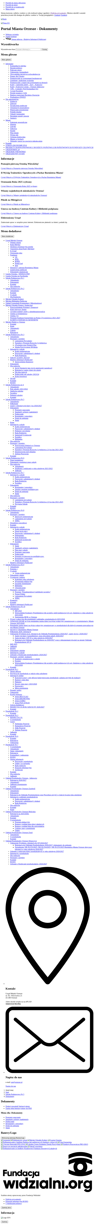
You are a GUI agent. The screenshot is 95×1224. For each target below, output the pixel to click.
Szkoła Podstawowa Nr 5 (15, 1094)
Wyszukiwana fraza (8, 49)
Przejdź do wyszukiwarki (15, 7)
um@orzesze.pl (16, 1082)
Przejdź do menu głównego (16, 3)
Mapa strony (10, 9)
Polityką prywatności (58, 13)
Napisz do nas (11, 1086)
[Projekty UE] (5, 23)
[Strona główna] (47, 19)
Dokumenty (10, 1096)
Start (7, 1092)
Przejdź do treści (12, 5)
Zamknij (57, 15)
